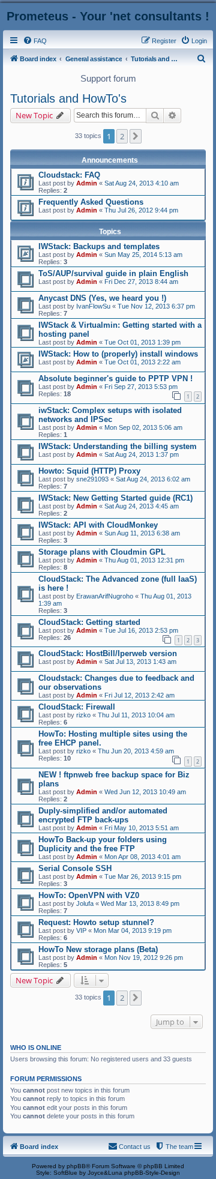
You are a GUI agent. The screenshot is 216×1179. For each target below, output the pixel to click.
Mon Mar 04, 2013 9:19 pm (133, 930)
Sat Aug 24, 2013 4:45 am (141, 506)
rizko (83, 715)
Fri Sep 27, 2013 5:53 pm (141, 386)
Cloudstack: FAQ (69, 174)
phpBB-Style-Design (152, 1172)
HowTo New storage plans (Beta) (98, 949)
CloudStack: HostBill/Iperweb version (107, 653)
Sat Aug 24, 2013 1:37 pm (141, 454)
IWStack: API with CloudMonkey (98, 524)
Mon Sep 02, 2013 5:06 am (143, 427)
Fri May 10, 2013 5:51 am (141, 827)
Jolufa (85, 903)
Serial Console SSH (75, 868)
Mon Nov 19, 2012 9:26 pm (143, 957)
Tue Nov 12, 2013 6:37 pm (156, 306)
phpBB (76, 1166)
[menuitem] (35, 41)
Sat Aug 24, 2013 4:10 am (141, 183)
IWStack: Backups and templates (99, 246)
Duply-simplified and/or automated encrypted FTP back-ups (102, 815)
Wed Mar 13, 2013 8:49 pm (140, 903)
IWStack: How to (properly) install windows (118, 353)
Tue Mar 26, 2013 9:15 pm (142, 876)
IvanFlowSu (93, 306)
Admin (86, 183)
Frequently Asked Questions (90, 202)
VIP (81, 930)
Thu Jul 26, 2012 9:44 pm (141, 210)
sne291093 (92, 479)
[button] (136, 136)
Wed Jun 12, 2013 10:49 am (145, 791)
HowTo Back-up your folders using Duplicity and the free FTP (102, 844)
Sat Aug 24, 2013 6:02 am (153, 479)
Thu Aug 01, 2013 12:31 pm (144, 560)
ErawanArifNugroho (104, 596)
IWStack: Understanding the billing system (117, 446)
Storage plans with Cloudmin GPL (102, 551)
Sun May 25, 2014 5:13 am (143, 254)
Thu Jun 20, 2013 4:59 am (136, 751)
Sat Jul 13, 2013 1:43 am (140, 661)
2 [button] (122, 136)
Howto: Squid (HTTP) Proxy (89, 470)
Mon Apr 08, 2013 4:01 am (142, 856)
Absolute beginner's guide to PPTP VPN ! (115, 378)
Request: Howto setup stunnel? (96, 922)
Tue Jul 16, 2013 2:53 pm (141, 630)
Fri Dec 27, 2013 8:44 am (141, 281)
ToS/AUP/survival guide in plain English (113, 273)
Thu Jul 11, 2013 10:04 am (136, 715)
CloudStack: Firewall (76, 706)
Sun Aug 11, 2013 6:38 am (142, 533)
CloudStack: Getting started (89, 622)
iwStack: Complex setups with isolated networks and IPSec (110, 415)
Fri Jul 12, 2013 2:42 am (139, 695)
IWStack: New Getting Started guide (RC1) (115, 497)
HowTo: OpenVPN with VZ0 (88, 895)
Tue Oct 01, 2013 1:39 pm (142, 342)
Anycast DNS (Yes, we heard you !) (102, 298)
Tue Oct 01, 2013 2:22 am (142, 362)
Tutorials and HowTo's (68, 98)
